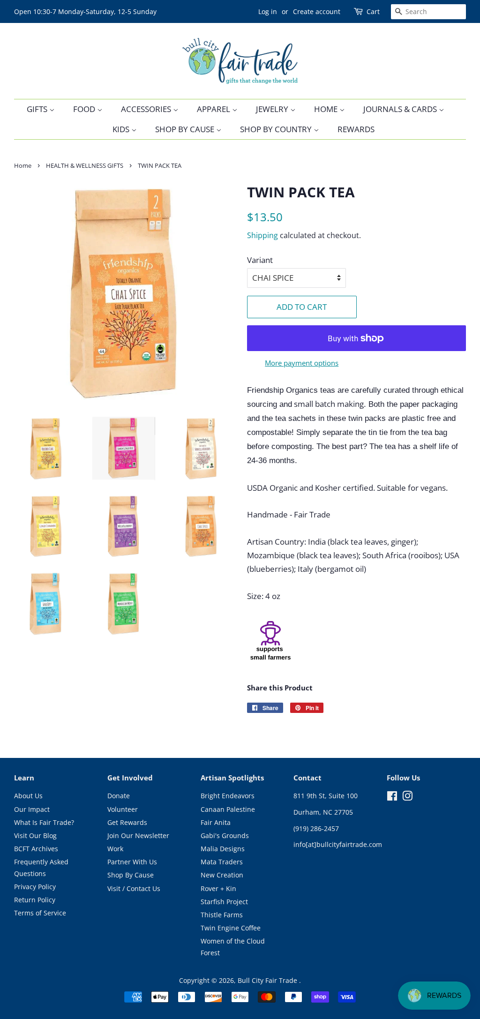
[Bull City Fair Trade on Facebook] (392, 797)
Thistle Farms (222, 914)
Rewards (356, 129)
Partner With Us (132, 861)
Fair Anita (216, 822)
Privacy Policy (35, 886)
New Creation (222, 874)
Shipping (262, 235)
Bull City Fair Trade (268, 980)
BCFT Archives (36, 848)
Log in (267, 11)
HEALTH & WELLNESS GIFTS (84, 165)
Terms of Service (40, 912)
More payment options (301, 362)
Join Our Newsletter (138, 835)
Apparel (214, 109)
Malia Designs (223, 848)
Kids (121, 129)
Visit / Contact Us (133, 888)
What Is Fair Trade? (44, 822)
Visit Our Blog (35, 835)
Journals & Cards (401, 109)
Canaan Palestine (228, 809)
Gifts (38, 109)
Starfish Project (224, 901)
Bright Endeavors (228, 795)
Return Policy (34, 899)
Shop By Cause (185, 129)
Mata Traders (222, 861)
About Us (28, 795)
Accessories (147, 109)
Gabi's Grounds (225, 835)
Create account (316, 11)
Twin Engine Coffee (231, 927)
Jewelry (273, 109)
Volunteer (122, 809)
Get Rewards (127, 822)
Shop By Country (277, 129)
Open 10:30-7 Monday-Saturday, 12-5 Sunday (85, 11)
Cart (373, 11)
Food (85, 109)
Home (326, 109)
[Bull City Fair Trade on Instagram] (407, 797)
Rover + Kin (218, 888)
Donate (118, 795)
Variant (260, 260)
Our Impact (32, 809)
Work (115, 848)
